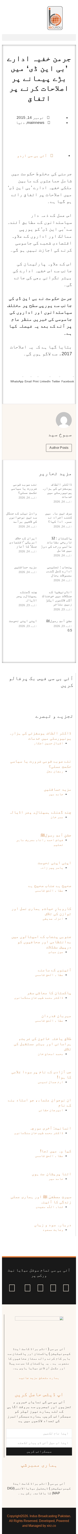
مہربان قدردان (56, 1015)
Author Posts (58, 447)
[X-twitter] (53, 1288)
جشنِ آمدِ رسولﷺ (59, 621)
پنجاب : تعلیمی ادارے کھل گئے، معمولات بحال (59, 571)
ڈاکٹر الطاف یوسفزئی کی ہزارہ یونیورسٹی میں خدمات (57, 490)
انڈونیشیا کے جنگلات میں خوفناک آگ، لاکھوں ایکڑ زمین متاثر (57, 598)
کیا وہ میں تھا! (55, 1151)
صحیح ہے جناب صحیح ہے (49, 885)
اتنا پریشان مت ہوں (51, 1174)
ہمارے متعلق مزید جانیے (39, 1377)
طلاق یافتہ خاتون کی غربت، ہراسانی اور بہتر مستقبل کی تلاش (42, 1043)
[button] (39, 37)
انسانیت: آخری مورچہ (50, 1128)
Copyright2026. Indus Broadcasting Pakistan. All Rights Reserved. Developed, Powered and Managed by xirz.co (39, 1520)
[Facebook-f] (66, 1288)
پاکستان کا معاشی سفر (49, 992)
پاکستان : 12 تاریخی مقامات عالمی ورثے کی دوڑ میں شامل (56, 544)
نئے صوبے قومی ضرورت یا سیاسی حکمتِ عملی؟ (24, 488)
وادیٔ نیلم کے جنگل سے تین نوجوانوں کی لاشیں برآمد (21, 517)
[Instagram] (12, 1288)
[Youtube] (40, 1288)
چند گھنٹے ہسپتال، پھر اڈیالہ (26, 596)
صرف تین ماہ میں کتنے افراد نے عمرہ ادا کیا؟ (58, 517)
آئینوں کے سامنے (54, 970)
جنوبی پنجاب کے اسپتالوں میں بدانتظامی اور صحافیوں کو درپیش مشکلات (41, 941)
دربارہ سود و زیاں (52, 1225)
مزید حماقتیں (25, 567)
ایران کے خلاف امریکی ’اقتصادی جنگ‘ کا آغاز (23, 542)
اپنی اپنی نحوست (23, 621)
